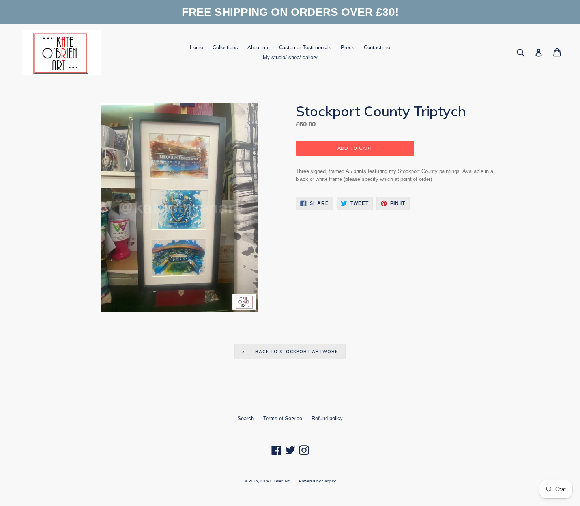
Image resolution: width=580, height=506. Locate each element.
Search (246, 418)
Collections (225, 47)
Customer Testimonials (305, 47)
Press (347, 47)
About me (258, 47)
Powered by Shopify (317, 481)
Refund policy (327, 418)
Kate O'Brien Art (275, 481)
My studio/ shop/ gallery (290, 57)
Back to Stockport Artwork (296, 351)
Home (196, 47)
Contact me (377, 47)
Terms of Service (282, 418)
